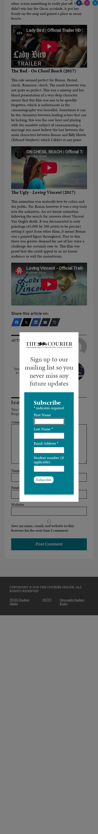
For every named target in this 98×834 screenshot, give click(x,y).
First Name (42, 415)
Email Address (46, 443)
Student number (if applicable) (49, 460)
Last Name (43, 429)
